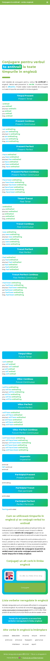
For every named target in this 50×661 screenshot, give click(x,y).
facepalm (28, 640)
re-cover (26, 644)
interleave (16, 644)
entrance (18, 640)
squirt (34, 644)
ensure (34, 636)
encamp (26, 636)
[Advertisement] (25, 31)
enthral (42, 636)
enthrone (8, 640)
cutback (6, 636)
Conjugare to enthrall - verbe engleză (17, 2)
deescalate (16, 636)
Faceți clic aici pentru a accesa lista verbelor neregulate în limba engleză (25, 620)
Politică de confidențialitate (33, 658)
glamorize (39, 640)
